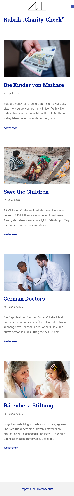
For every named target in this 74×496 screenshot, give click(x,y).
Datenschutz (45, 489)
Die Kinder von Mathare (34, 85)
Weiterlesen (11, 127)
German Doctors (24, 298)
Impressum (28, 489)
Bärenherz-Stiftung (28, 405)
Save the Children (26, 191)
